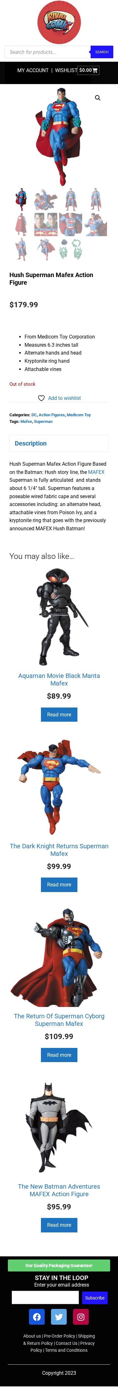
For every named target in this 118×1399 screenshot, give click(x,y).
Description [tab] (31, 443)
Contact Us (66, 1343)
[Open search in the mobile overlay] (59, 52)
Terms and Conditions (66, 1350)
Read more (59, 715)
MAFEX (96, 472)
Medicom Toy (79, 414)
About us (32, 1336)
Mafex (26, 421)
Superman (43, 421)
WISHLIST (66, 70)
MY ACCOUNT (33, 70)
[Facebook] (37, 1317)
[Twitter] (59, 1317)
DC (34, 414)
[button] (98, 98)
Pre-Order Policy (59, 1336)
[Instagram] (81, 1317)
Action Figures (52, 414)
